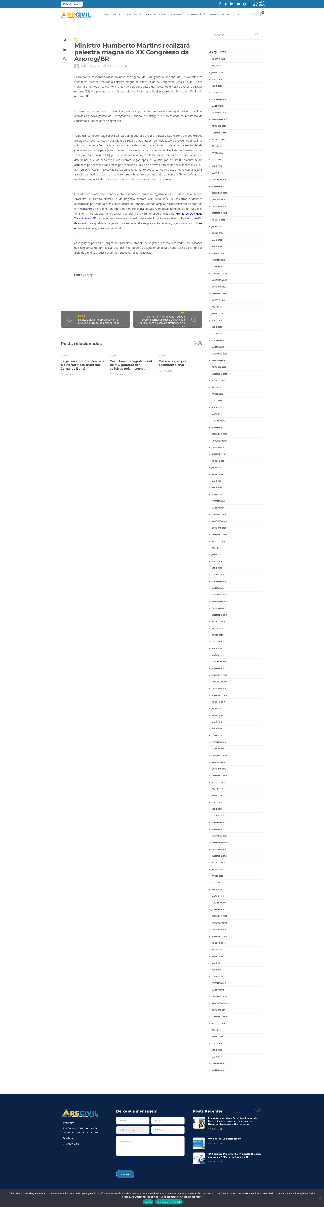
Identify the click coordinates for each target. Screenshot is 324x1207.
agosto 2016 (218, 862)
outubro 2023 (219, 286)
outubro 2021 (219, 447)
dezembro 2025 (219, 112)
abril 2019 (217, 648)
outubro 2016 (219, 849)
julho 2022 (217, 387)
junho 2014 (217, 1036)
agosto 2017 (218, 782)
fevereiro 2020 (219, 581)
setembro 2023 (219, 293)
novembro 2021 (219, 441)
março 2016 (217, 896)
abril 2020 (217, 568)
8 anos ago (94, 66)
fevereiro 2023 (219, 340)
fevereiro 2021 (219, 501)
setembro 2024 (219, 213)
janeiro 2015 (218, 990)
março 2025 (217, 173)
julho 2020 (217, 548)
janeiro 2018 (218, 748)
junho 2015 (217, 956)
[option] (82, 363)
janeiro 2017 (218, 829)
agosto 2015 (218, 943)
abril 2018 (217, 728)
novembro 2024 (219, 199)
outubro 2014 (219, 1010)
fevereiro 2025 (219, 179)
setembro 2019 (219, 615)
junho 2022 (217, 394)
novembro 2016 (219, 842)
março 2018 (217, 735)
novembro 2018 (219, 681)
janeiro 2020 (218, 588)
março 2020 (217, 574)
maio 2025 (217, 159)
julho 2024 (217, 226)
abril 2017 (217, 809)
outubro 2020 (219, 528)
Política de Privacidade (169, 1202)
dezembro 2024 (219, 193)
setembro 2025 (219, 132)
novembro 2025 (219, 119)
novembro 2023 (219, 280)
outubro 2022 (219, 367)
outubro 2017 (219, 768)
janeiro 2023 (218, 347)
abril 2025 (217, 166)
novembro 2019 (219, 601)
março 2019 (217, 655)
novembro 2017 (219, 762)
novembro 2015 (219, 923)
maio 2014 (217, 1043)
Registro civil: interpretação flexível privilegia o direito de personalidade (98, 321)
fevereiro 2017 (219, 822)
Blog (78, 38)
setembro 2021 (219, 454)
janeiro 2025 (218, 186)
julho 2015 (217, 949)
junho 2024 (217, 233)
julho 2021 (217, 467)
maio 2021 (217, 481)
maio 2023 (217, 320)
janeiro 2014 (218, 1070)
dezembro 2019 (219, 594)
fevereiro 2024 (219, 260)
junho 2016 (217, 876)
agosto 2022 (218, 380)
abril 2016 (217, 889)
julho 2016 (217, 869)
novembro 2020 (219, 521)
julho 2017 (217, 789)
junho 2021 (217, 474)
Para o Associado (155, 14)
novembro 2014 (219, 1003)
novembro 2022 (219, 360)
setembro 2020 (219, 534)
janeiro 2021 (218, 507)
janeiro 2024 (218, 266)
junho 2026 (217, 72)
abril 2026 (217, 86)
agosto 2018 (218, 702)
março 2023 (217, 333)
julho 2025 (217, 146)
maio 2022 (217, 400)
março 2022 (217, 414)
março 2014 (217, 1056)
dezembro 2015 (219, 916)
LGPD (238, 14)
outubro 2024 (219, 206)
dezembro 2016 (219, 835)
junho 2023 (217, 313)
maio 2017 (217, 802)
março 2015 (217, 976)
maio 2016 (217, 882)
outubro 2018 (219, 688)
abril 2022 (217, 407)
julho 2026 (217, 65)
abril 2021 (217, 487)
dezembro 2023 (219, 273)
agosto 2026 (218, 59)
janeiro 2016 (218, 909)
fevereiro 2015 (219, 983)
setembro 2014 (219, 1016)
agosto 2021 (218, 461)
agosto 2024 (218, 219)
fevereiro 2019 (219, 661)
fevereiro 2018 (219, 742)
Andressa (85, 66)
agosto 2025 (218, 139)
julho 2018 (217, 708)
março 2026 (217, 92)
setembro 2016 (219, 856)
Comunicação (195, 14)
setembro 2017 (219, 775)
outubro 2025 (219, 126)
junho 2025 (217, 153)
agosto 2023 (218, 300)
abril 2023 (217, 327)
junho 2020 (217, 554)
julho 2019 (217, 628)
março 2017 (217, 815)
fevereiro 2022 (219, 420)
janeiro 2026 (218, 106)
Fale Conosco (71, 4)
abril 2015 (217, 969)
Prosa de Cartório (220, 14)
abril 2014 (217, 1050)
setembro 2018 (219, 695)
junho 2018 (217, 715)
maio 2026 (217, 79)
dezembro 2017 (219, 755)
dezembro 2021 (219, 434)
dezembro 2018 (219, 675)
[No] (319, 1198)
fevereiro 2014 (219, 1063)
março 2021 (217, 494)
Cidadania (175, 14)
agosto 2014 (218, 1023)
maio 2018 (217, 722)
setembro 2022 (219, 374)
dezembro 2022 (219, 353)
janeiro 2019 (218, 668)
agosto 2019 (218, 621)
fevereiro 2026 (219, 99)
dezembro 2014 (219, 996)
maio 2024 (217, 240)
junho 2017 (217, 795)
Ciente (148, 1202)
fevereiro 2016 (219, 902)
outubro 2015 (219, 929)
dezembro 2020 (219, 514)
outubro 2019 (219, 608)
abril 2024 (217, 246)
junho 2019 (217, 635)
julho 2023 (217, 307)
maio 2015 (217, 963)
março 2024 (217, 253)
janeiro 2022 (218, 427)
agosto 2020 (218, 541)
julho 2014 (217, 1030)
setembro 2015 (219, 936)
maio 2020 (217, 561)
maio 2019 (217, 641)
